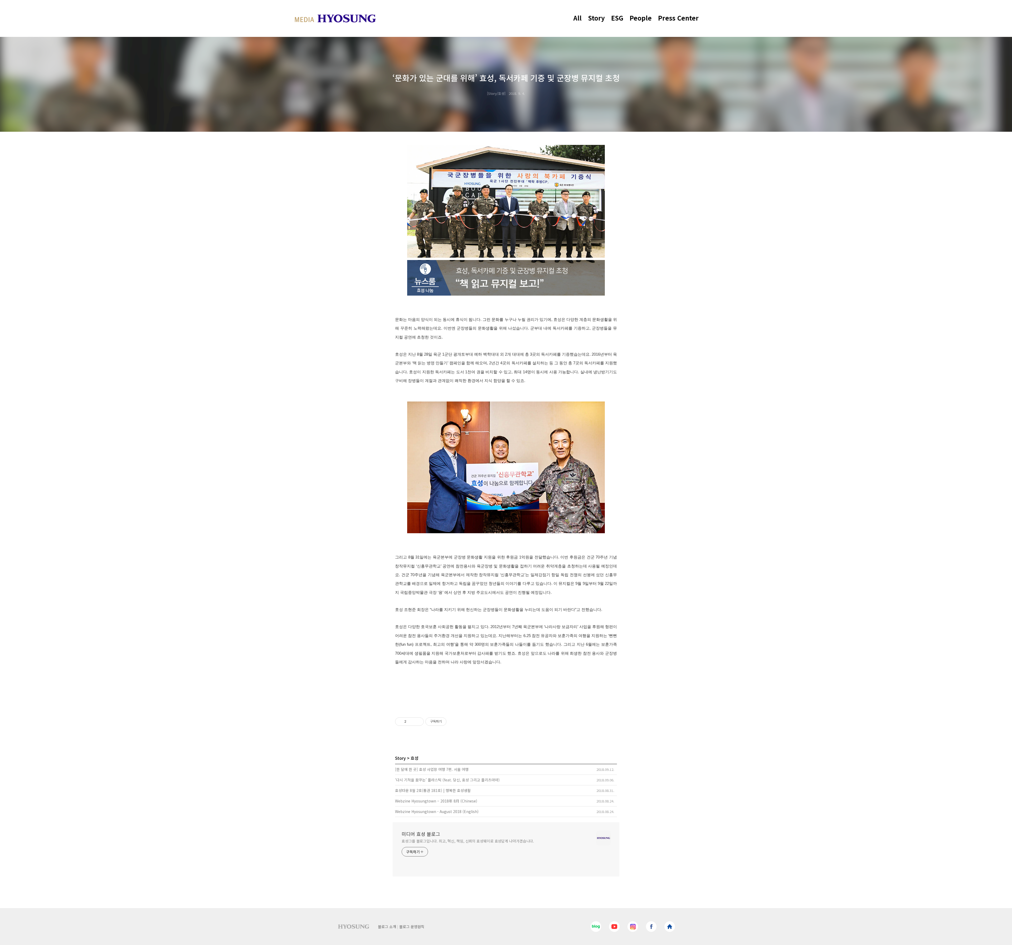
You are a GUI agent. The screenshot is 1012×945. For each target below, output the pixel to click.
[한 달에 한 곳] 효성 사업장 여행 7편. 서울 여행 (432, 769)
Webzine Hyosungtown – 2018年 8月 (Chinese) (436, 801)
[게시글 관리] (418, 722)
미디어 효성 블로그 (421, 834)
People (641, 17)
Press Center (678, 17)
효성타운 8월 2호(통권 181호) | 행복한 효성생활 (433, 790)
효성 (415, 758)
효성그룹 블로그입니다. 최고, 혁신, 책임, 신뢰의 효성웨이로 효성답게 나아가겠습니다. (468, 841)
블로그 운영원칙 (411, 926)
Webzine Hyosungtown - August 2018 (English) (437, 811)
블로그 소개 (387, 926)
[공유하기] (411, 722)
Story (596, 17)
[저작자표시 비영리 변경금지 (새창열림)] (453, 721)
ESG (617, 17)
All (577, 17)
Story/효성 (496, 93)
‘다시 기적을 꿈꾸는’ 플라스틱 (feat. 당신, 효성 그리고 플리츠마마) (447, 779)
